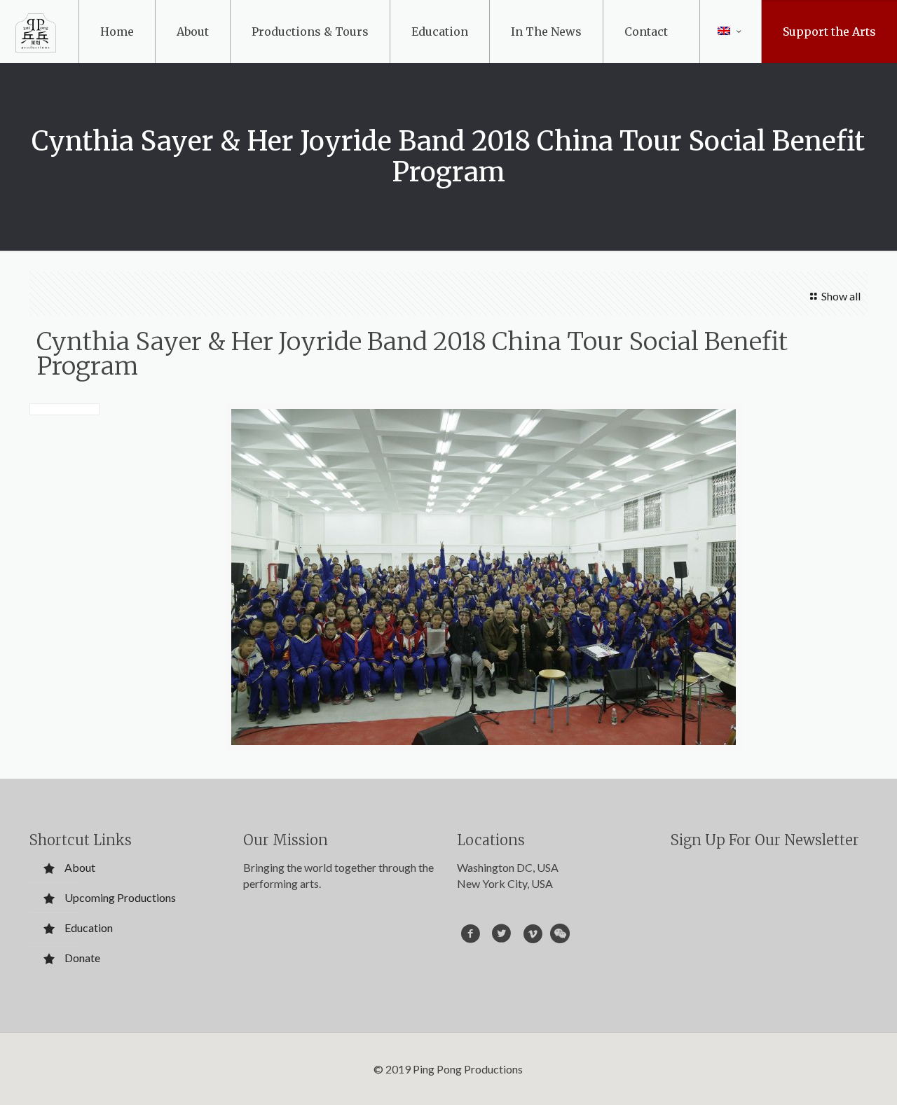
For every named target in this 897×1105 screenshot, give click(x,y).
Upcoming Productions (120, 897)
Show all (840, 296)
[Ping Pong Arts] (35, 31)
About (79, 867)
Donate (82, 957)
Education (88, 927)
